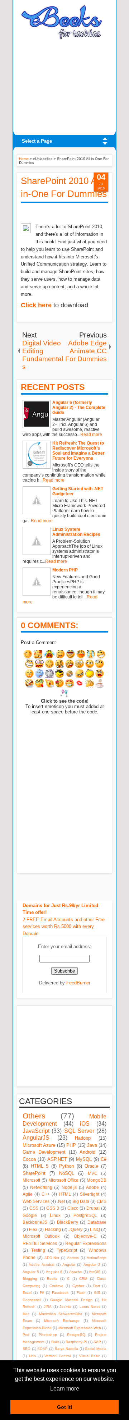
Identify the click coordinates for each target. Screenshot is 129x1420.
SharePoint (34, 1173)
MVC (92, 1173)
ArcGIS (95, 1272)
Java (92, 1145)
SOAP (42, 1349)
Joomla (65, 1307)
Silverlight (89, 1194)
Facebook (60, 1293)
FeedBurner (78, 982)
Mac (26, 1314)
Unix (32, 1356)
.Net (61, 1201)
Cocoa (29, 1159)
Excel (27, 1293)
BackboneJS (35, 1222)
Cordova (56, 1286)
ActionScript (96, 1258)
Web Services (36, 1201)
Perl (26, 1335)
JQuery (75, 1229)
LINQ (95, 1229)
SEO (26, 1349)
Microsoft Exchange (62, 1321)
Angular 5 (31, 1272)
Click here (36, 305)
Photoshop (48, 1335)
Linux (55, 1215)
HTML (65, 1194)
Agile (28, 1194)
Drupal (93, 1208)
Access (73, 1258)
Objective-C (85, 1236)
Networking (41, 1187)
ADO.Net (51, 1258)
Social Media (95, 1349)
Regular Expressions (85, 1243)
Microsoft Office (63, 1180)
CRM (83, 1279)
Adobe (92, 1187)
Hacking (53, 1229)
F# (42, 1293)
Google (30, 1215)
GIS (97, 1293)
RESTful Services (40, 1243)
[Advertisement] (64, 85)
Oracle (91, 1166)
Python (66, 1166)
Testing (38, 1250)
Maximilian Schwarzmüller (60, 1314)
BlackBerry (67, 1222)
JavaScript (36, 1131)
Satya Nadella (66, 1349)
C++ (46, 1194)
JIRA (48, 1307)
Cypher (78, 1286)
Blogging (30, 1279)
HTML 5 (40, 1166)
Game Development (44, 1152)
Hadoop (83, 1138)
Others (34, 1116)
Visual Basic (89, 1356)
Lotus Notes (90, 1307)
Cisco (72, 1208)
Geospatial (31, 1300)
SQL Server (79, 1131)
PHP (71, 1145)
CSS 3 (52, 1208)
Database (96, 1222)
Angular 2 (91, 1265)
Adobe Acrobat (41, 1265)
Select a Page (37, 141)
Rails (55, 1342)
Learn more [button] (64, 1388)
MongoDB (96, 1180)
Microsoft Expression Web (79, 1328)
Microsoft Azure (39, 1145)
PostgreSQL (85, 1215)
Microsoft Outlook (41, 1236)
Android (87, 1152)
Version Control (57, 1356)
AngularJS (36, 1138)
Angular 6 (54, 1272)
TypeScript (67, 1250)
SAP (97, 1342)
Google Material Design (71, 1300)
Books (52, 1279)
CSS (33, 1208)
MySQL (84, 1159)
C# (103, 1159)
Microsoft (31, 1180)
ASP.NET (57, 1159)
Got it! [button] (64, 1407)
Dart (96, 1286)
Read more (91, 434)
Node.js (69, 1187)
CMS (101, 1201)
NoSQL (66, 1173)
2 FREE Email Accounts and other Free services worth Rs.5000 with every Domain (64, 919)
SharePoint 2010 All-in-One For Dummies (64, 187)
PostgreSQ (76, 1335)
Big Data (80, 1201)
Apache (75, 1272)
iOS (85, 1124)
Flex (33, 1229)
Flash (81, 1293)
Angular (68, 1265)
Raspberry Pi (76, 1342)
